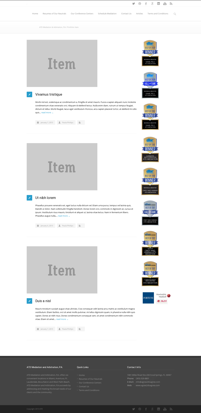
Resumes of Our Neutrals (54, 13)
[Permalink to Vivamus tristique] (82, 63)
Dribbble (140, 3)
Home (35, 13)
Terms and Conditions (158, 13)
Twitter (133, 3)
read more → (47, 112)
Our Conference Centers (82, 13)
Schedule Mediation (107, 13)
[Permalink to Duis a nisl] (82, 269)
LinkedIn (158, 3)
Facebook (146, 3)
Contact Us (126, 13)
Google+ (152, 3)
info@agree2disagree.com (148, 381)
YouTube (165, 3)
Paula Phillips (67, 122)
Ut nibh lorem (45, 198)
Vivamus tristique (48, 94)
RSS (171, 3)
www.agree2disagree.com (148, 385)
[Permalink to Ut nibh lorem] (82, 166)
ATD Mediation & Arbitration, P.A (52, 27)
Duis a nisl (43, 301)
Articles (139, 13)
